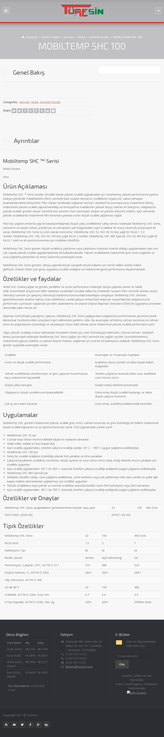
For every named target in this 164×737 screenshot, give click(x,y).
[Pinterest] (36, 110)
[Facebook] (25, 110)
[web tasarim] (136, 692)
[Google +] (30, 110)
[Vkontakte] (53, 110)
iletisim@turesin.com (79, 667)
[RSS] (6, 724)
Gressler (24, 102)
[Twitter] (19, 110)
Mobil (34, 102)
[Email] (14, 110)
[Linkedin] (47, 110)
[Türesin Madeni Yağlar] (82, 11)
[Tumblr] (42, 110)
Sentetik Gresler (50, 102)
